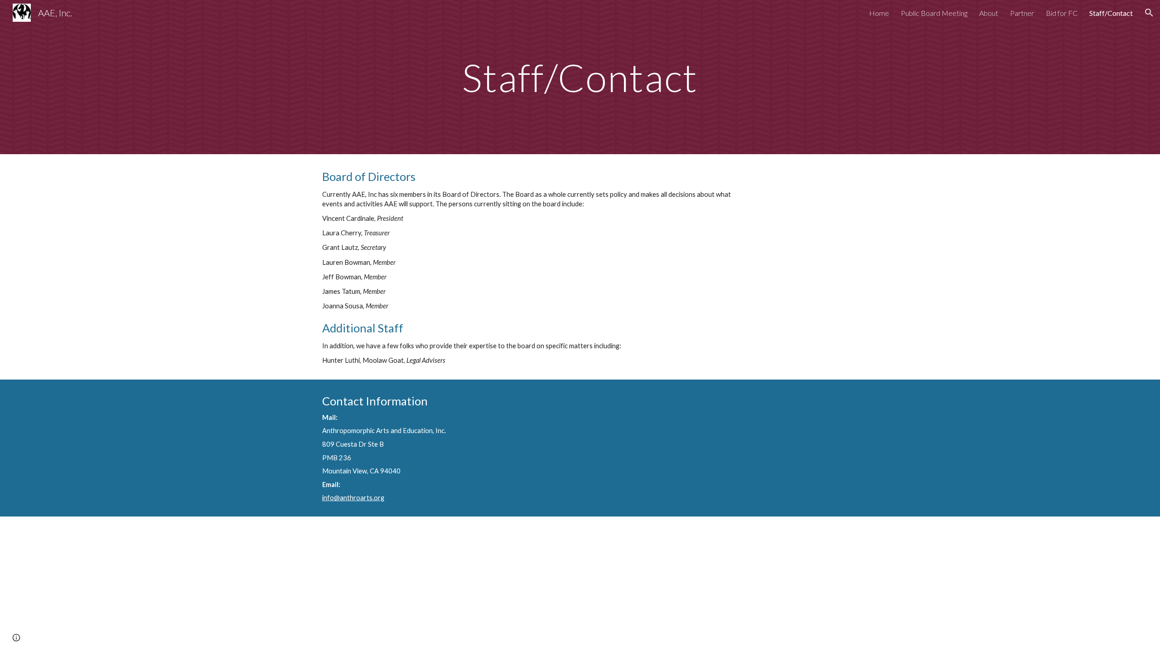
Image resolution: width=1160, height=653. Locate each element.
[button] (1149, 13)
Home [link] (879, 13)
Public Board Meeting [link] (934, 13)
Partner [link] (1022, 13)
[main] (580, 77)
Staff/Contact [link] (1111, 13)
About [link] (988, 13)
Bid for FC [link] (1062, 13)
